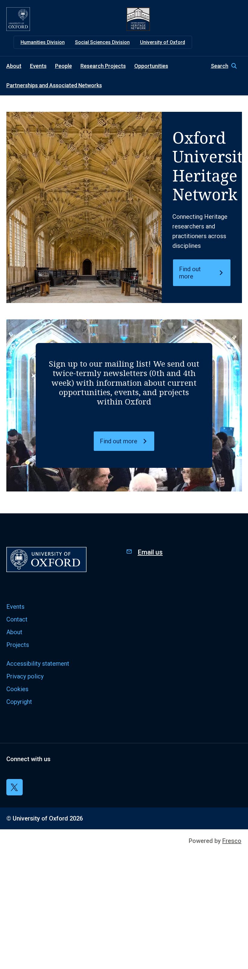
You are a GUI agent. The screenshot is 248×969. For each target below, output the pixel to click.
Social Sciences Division (102, 42)
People (63, 66)
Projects (17, 644)
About (13, 66)
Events (38, 66)
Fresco (231, 840)
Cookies (17, 689)
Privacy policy (25, 676)
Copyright (19, 701)
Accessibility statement (37, 663)
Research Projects (103, 66)
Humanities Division (43, 42)
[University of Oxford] (18, 19)
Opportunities (151, 66)
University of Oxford (162, 42)
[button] (226, 66)
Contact (17, 619)
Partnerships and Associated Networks (54, 85)
